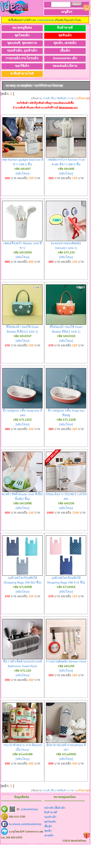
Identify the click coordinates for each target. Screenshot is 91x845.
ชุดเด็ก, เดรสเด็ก (65, 43)
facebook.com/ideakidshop (25, 824)
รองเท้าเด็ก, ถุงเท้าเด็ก (22, 50)
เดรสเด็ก (49, 835)
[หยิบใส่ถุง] (22, 173)
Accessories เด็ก (65, 58)
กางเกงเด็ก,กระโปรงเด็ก (22, 58)
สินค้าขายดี (65, 27)
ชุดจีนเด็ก (65, 35)
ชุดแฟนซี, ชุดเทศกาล (22, 43)
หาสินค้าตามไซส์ (22, 73)
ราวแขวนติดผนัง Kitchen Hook (66, 661)
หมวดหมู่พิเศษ (22, 27)
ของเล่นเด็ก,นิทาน (65, 65)
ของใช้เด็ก (22, 65)
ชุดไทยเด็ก (22, 35)
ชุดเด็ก (48, 830)
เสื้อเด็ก (65, 50)
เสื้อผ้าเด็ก (59, 807)
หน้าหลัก (49, 807)
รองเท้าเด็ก (50, 816)
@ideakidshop (45, 20)
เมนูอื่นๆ (66, 11)
